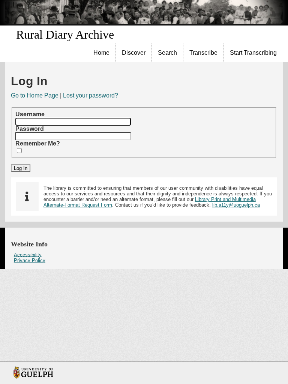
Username (30, 114)
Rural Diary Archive (65, 34)
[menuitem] (101, 53)
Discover (134, 53)
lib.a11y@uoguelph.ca (236, 205)
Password (29, 129)
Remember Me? (37, 143)
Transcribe (203, 53)
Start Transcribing (253, 53)
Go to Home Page (34, 95)
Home (101, 53)
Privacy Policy (29, 260)
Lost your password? (90, 95)
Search (167, 53)
